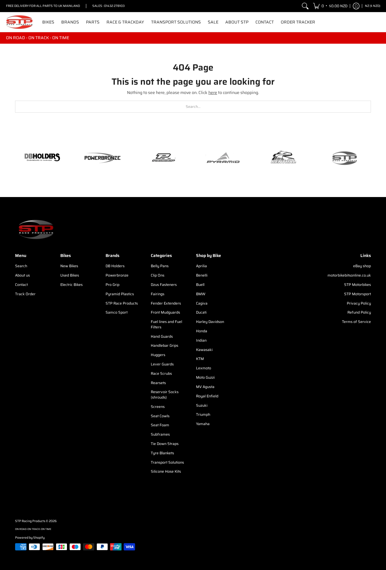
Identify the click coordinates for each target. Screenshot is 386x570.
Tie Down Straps (165, 443)
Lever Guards (162, 364)
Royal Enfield (207, 396)
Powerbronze (117, 275)
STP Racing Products (30, 521)
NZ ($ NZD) (372, 5)
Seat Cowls (160, 416)
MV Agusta (205, 387)
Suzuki (201, 405)
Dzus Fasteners (164, 284)
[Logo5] (344, 158)
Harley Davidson (210, 321)
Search (21, 266)
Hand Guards (162, 336)
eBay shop (362, 266)
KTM (200, 359)
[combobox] (193, 107)
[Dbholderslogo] (42, 158)
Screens (158, 406)
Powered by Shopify (30, 537)
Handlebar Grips (164, 345)
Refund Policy (359, 312)
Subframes (160, 434)
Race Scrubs (161, 373)
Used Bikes (69, 275)
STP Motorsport (357, 294)
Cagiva (201, 303)
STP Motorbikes (357, 284)
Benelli (201, 275)
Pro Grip (112, 284)
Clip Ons (157, 275)
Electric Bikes (71, 284)
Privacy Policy (359, 303)
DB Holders (115, 266)
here (212, 92)
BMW (200, 294)
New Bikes (69, 266)
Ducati (201, 312)
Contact (21, 284)
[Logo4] (163, 158)
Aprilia (201, 266)
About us (22, 275)
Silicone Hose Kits (166, 471)
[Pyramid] (223, 158)
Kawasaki (204, 349)
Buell (200, 284)
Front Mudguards (165, 312)
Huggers (158, 355)
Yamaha (203, 424)
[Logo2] (283, 158)
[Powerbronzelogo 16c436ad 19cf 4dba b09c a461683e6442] (102, 157)
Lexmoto (203, 368)
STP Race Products (122, 303)
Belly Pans (160, 266)
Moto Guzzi (205, 377)
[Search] (305, 6)
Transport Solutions (167, 462)
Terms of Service (356, 321)
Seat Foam (160, 425)
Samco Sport (117, 312)
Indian (201, 340)
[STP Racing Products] (19, 22)
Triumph (203, 414)
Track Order (25, 294)
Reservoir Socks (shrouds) (165, 394)
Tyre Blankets (162, 453)
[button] (330, 6)
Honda (201, 331)
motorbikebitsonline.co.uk (349, 275)
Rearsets (158, 383)
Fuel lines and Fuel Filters (166, 324)
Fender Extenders (166, 303)
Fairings (157, 294)
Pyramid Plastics (120, 294)
